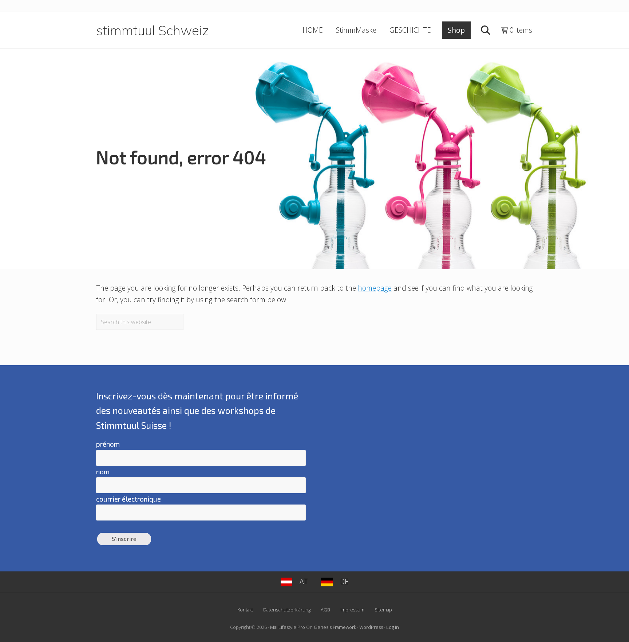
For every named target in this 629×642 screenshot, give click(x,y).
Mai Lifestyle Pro (287, 627)
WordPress (371, 627)
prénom (108, 444)
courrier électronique (128, 499)
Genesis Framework (335, 627)
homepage (375, 288)
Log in (392, 627)
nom (103, 471)
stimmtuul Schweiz (152, 30)
